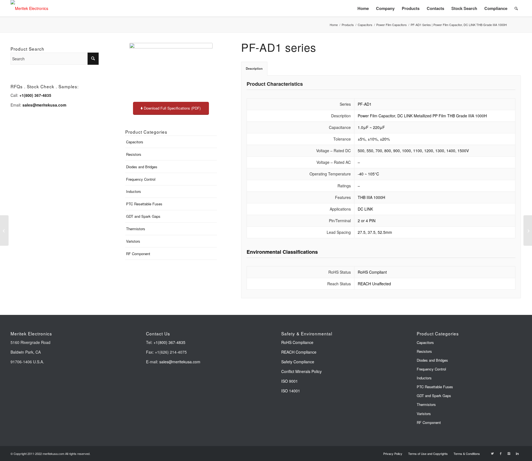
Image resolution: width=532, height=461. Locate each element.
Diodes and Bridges (141, 166)
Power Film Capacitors (391, 25)
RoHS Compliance (297, 342)
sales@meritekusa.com (179, 361)
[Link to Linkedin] (517, 453)
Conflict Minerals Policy (301, 371)
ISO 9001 (289, 381)
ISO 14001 (290, 390)
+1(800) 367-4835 (169, 342)
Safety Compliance (297, 361)
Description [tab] (254, 68)
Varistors (133, 241)
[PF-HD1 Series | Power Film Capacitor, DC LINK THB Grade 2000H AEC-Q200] (527, 230)
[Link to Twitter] (492, 453)
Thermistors (135, 228)
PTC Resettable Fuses (144, 203)
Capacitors (365, 25)
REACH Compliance (299, 352)
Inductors (133, 191)
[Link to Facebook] (501, 453)
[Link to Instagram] (509, 453)
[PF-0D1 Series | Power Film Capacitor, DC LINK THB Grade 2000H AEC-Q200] (4, 230)
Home (334, 25)
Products (348, 25)
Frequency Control (140, 179)
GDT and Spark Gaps (143, 216)
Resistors (133, 154)
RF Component (138, 253)
